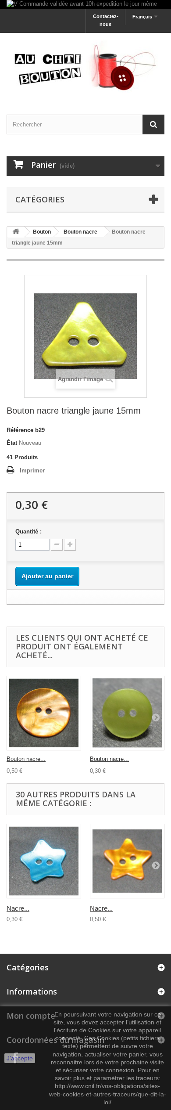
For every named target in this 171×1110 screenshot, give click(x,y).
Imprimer (32, 470)
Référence (20, 430)
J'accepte (20, 1058)
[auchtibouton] (85, 66)
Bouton (42, 232)
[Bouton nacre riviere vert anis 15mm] (127, 713)
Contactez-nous (105, 20)
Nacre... (18, 908)
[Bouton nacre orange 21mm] (44, 713)
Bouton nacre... (26, 759)
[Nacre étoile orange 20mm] (127, 861)
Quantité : (28, 531)
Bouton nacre (80, 232)
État (12, 443)
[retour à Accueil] (15, 232)
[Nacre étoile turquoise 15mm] (44, 861)
